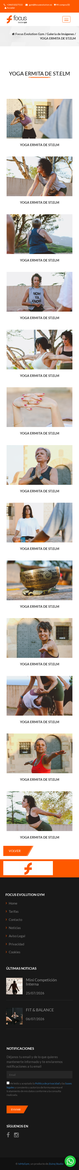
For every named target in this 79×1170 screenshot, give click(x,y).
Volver (15, 851)
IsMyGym (23, 1163)
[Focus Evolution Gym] (25, 19)
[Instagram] (16, 1135)
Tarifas (14, 911)
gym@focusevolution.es (40, 4)
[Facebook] (9, 1135)
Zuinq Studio (56, 1163)
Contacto (15, 920)
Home (13, 903)
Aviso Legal (17, 936)
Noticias (15, 928)
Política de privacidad (47, 1083)
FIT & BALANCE (40, 1009)
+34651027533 (14, 4)
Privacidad (16, 944)
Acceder (10, 7)
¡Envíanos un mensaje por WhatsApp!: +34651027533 (70, 1161)
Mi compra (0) (63, 4)
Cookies (14, 952)
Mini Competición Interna (41, 982)
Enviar (16, 1109)
